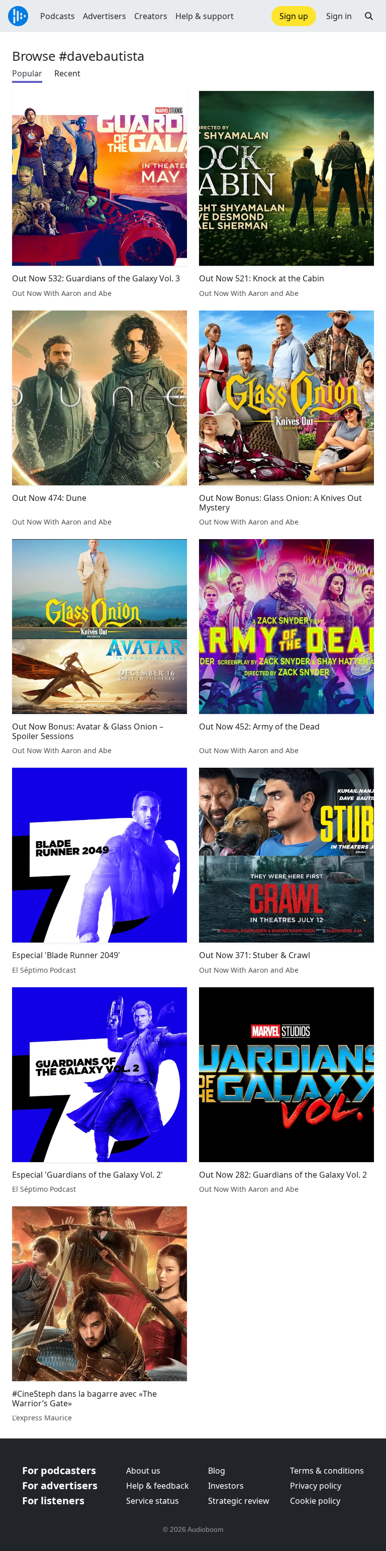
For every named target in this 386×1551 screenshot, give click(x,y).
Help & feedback (157, 1485)
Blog (216, 1470)
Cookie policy (315, 1500)
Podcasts (57, 16)
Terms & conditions (327, 1470)
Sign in (339, 16)
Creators (150, 16)
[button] (369, 16)
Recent (67, 73)
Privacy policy (315, 1485)
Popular (27, 73)
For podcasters (59, 1470)
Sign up (293, 16)
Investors (226, 1485)
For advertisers (60, 1485)
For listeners (53, 1500)
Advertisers (104, 16)
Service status (152, 1500)
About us (143, 1470)
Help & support (204, 16)
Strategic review (238, 1500)
